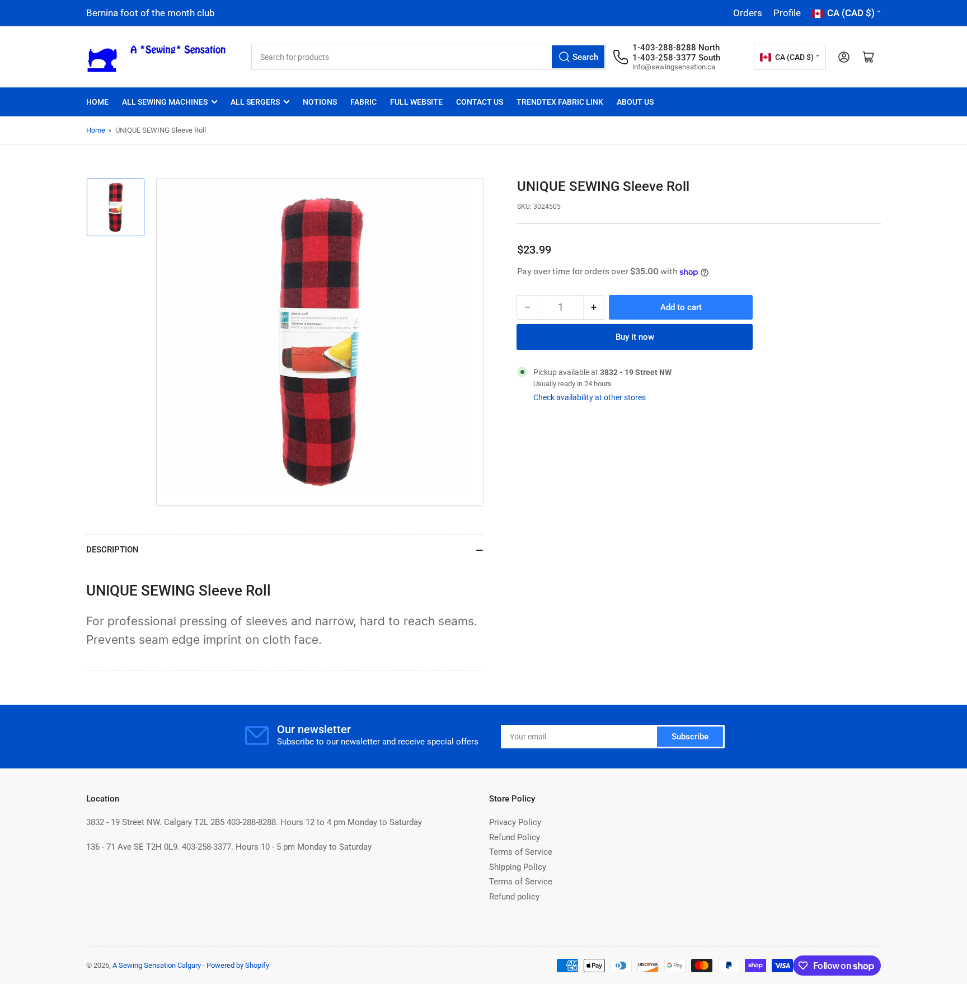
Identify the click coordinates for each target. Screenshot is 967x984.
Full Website (416, 101)
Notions (320, 101)
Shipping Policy (517, 867)
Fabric (363, 101)
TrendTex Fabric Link (560, 101)
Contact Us (479, 101)
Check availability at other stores (589, 397)
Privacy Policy (515, 822)
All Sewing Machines (165, 101)
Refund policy (514, 897)
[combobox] (428, 57)
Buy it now (635, 337)
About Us (635, 101)
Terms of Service (520, 852)
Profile (787, 12)
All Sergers (255, 101)
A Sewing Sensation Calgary (156, 965)
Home (97, 101)
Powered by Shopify (237, 965)
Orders (747, 12)
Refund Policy (514, 837)
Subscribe (690, 737)
